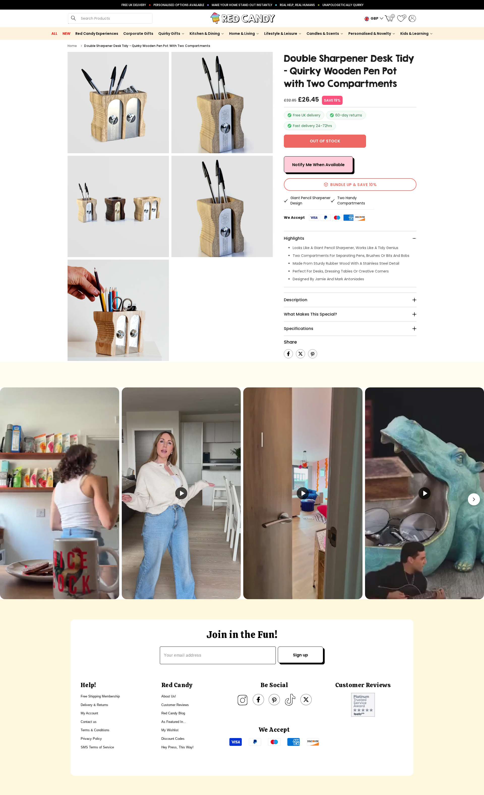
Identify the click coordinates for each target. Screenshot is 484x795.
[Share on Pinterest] (312, 353)
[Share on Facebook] (288, 353)
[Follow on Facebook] (258, 700)
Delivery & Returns (94, 705)
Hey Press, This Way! (177, 747)
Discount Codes (173, 739)
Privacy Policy (91, 739)
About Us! (168, 696)
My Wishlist (169, 730)
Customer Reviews (175, 705)
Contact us (89, 722)
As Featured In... (173, 722)
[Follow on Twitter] (306, 700)
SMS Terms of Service (97, 747)
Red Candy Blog (173, 713)
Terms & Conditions (95, 730)
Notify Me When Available (318, 165)
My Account (89, 713)
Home (72, 46)
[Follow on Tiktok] (290, 700)
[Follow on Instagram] (242, 700)
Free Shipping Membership (100, 696)
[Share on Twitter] (300, 353)
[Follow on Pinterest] (274, 700)
